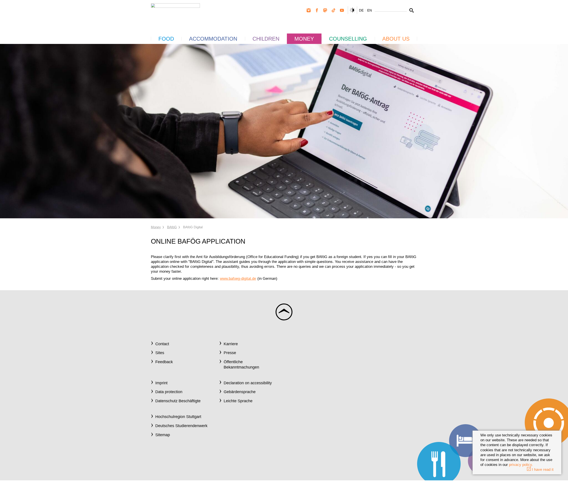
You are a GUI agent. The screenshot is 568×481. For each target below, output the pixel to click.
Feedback (164, 362)
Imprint (161, 383)
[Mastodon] (325, 10)
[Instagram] (308, 10)
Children (265, 39)
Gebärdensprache (240, 392)
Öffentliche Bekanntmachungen (241, 364)
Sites (159, 353)
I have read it (542, 469)
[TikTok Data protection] (333, 10)
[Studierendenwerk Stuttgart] (175, 14)
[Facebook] (317, 10)
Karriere (231, 344)
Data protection (168, 392)
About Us (396, 39)
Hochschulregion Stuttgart (178, 416)
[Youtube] (342, 10)
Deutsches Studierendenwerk (181, 426)
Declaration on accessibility (248, 383)
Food (166, 39)
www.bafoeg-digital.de (238, 278)
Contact (162, 344)
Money (304, 39)
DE (361, 10)
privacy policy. (521, 465)
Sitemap (162, 435)
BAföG (172, 227)
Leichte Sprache (238, 401)
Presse (230, 353)
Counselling (348, 39)
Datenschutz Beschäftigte (178, 401)
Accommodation (213, 39)
